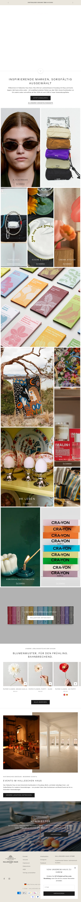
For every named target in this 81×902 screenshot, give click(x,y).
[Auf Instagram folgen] (9, 879)
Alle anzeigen (40, 702)
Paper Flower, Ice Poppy (65, 689)
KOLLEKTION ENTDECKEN (40, 618)
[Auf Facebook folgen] (4, 879)
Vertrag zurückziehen (29, 873)
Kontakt (25, 856)
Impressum (26, 863)
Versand (25, 860)
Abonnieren (59, 893)
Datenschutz (26, 866)
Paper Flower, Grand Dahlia (15, 689)
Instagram (43, 860)
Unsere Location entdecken (19, 795)
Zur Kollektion (20, 184)
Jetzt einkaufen (40, 48)
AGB (24, 869)
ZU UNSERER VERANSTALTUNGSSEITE (40, 103)
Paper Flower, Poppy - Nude (40, 689)
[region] (40, 38)
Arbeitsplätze (44, 856)
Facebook (43, 863)
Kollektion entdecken (13, 264)
